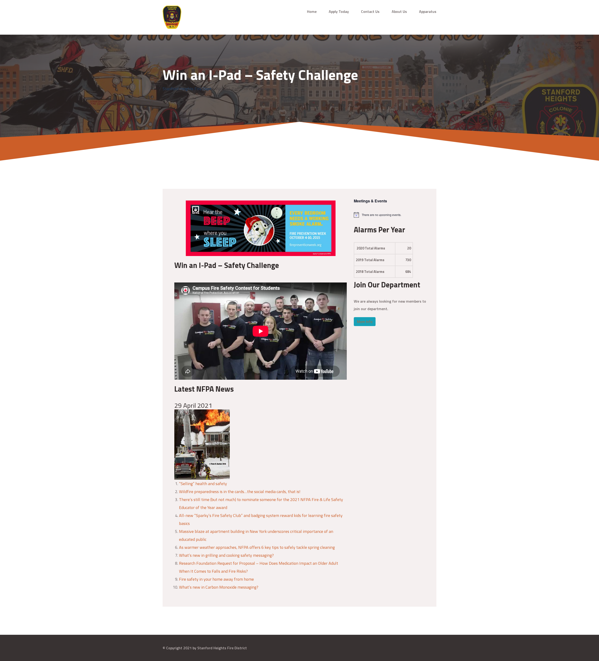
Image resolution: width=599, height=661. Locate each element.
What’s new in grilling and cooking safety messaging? (226, 555)
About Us (399, 11)
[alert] (390, 215)
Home (312, 11)
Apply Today (339, 11)
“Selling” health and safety (203, 483)
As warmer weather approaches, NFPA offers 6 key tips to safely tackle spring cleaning (257, 547)
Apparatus (427, 11)
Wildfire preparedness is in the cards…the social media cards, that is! (239, 491)
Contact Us (370, 11)
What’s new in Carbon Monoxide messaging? (218, 587)
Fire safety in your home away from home (216, 579)
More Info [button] (365, 321)
